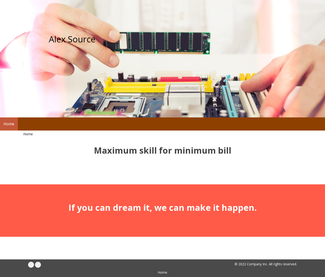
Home (28, 134)
